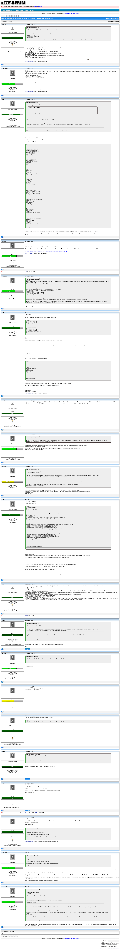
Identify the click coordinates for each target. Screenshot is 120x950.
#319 (26, 852)
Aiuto (21, 10)
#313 (26, 653)
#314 (26, 686)
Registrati (40, 6)
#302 (26, 68)
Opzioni (108, 18)
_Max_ (3, 24)
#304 (26, 241)
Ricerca (17, 10)
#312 (26, 620)
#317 (26, 783)
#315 (26, 715)
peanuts (4, 241)
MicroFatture (59, 13)
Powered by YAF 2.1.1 (103, 948)
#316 (26, 751)
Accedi (35, 6)
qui (75, 130)
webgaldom (4, 715)
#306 (26, 312)
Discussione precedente (7, 21)
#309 (26, 466)
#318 (26, 817)
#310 (26, 499)
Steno (3, 620)
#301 (26, 24)
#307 (26, 400)
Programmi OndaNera (51, 13)
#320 (26, 886)
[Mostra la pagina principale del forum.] (13, 4)
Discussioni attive (10, 10)
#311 (26, 584)
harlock (3, 99)
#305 (26, 276)
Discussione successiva (113, 21)
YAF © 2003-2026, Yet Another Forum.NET (113, 948)
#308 (26, 434)
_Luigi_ (3, 466)
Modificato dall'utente (29, 61)
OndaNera (43, 13)
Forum (3, 10)
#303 (26, 99)
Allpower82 (4, 68)
